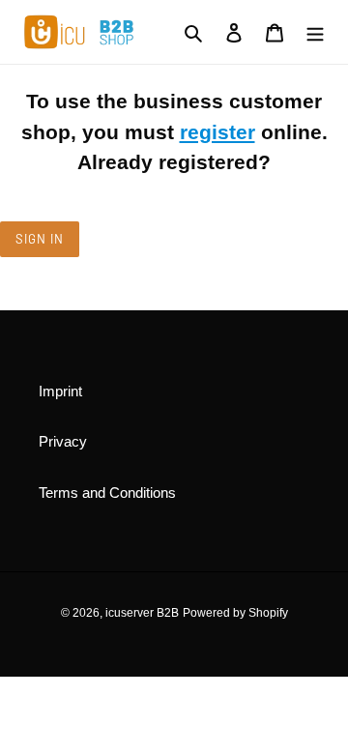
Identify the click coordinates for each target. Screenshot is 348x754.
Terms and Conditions (107, 492)
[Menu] (315, 32)
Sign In (39, 238)
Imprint (60, 391)
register (217, 132)
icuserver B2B (142, 613)
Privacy (63, 441)
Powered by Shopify (235, 613)
